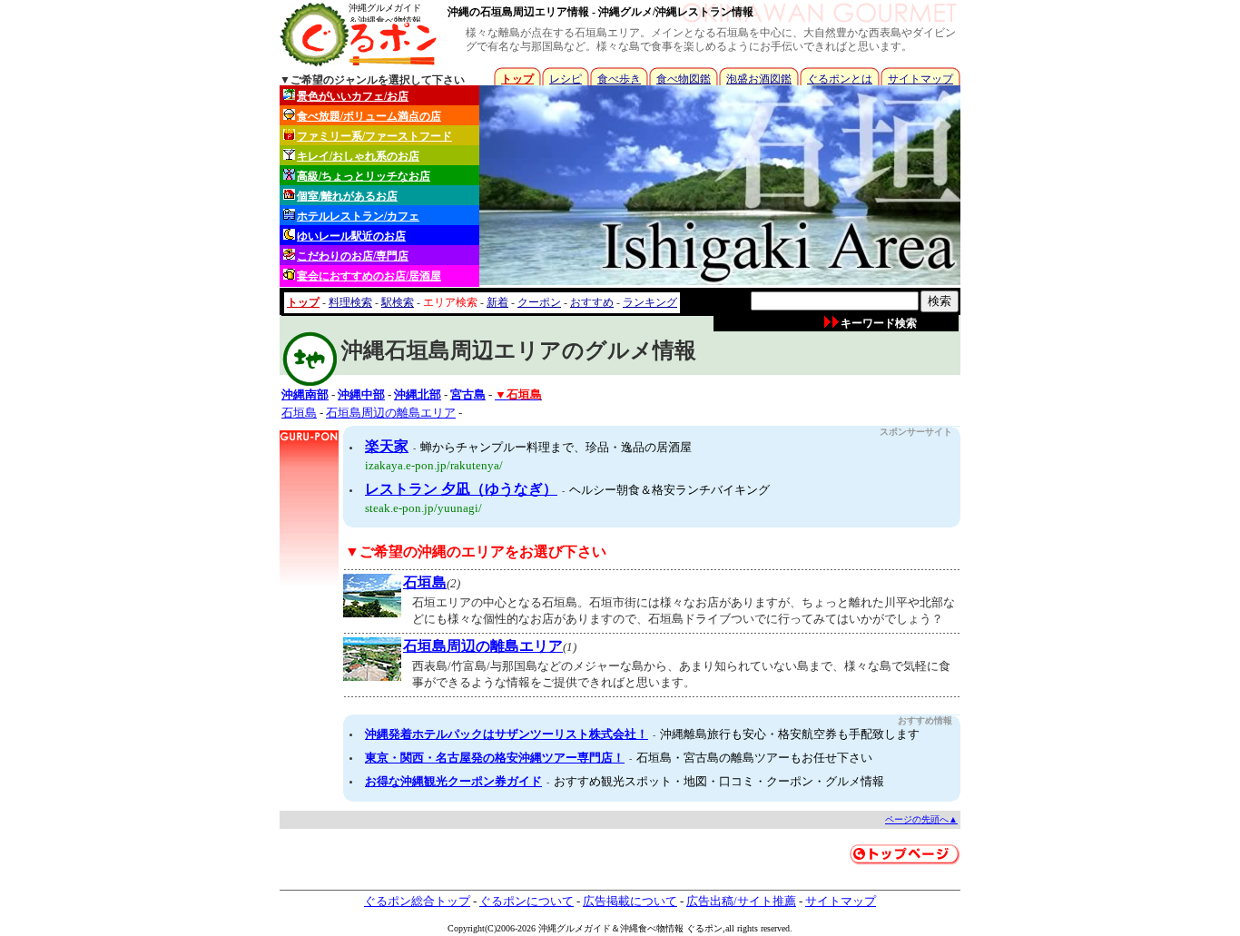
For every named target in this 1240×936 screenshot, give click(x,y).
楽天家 (386, 446)
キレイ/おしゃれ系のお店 (358, 156)
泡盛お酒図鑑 (759, 79)
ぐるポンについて (526, 901)
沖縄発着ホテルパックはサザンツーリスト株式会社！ (506, 734)
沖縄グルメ (561, 928)
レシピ (565, 79)
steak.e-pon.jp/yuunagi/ (423, 508)
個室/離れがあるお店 (347, 196)
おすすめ (592, 302)
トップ (517, 79)
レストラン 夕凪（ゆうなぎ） (461, 489)
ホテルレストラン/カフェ (358, 216)
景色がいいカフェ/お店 (352, 96)
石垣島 (299, 412)
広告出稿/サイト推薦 (741, 901)
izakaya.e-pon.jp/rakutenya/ (434, 465)
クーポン (539, 302)
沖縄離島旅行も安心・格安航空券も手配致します (790, 734)
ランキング (650, 302)
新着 (497, 302)
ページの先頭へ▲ (921, 819)
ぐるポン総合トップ (417, 901)
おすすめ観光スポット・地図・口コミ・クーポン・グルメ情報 (719, 781)
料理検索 (350, 302)
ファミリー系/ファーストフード (374, 136)
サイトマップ (920, 79)
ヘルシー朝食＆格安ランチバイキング (669, 490)
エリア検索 (450, 302)
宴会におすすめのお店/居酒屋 (369, 276)
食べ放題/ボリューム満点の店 (369, 116)
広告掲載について (630, 901)
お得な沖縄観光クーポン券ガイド (453, 781)
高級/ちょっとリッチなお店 (363, 176)
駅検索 (397, 302)
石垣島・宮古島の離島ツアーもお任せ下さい (754, 757)
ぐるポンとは (839, 79)
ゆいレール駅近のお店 (351, 236)
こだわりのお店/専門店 (352, 256)
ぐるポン (704, 928)
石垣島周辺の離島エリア (391, 412)
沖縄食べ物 (642, 928)
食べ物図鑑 (683, 79)
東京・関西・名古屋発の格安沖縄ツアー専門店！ (495, 757)
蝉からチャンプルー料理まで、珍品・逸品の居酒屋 (556, 447)
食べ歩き (619, 79)
